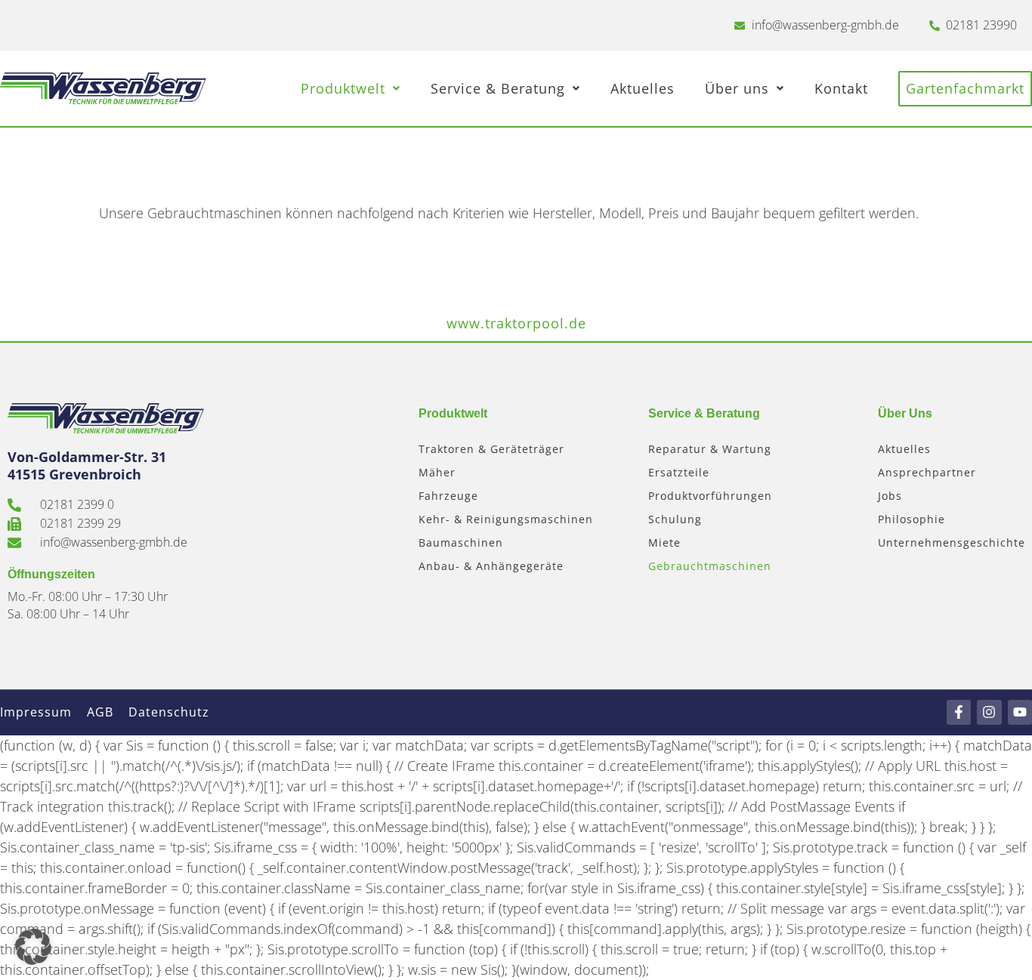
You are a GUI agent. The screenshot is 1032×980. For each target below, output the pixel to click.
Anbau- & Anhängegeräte (491, 566)
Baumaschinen (461, 542)
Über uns (737, 88)
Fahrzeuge (448, 495)
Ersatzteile (678, 472)
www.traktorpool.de (516, 323)
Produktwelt (343, 88)
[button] (33, 947)
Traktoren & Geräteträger (491, 449)
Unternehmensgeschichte (951, 542)
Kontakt (841, 88)
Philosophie (911, 519)
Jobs (890, 495)
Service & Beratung (498, 88)
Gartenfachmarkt (965, 88)
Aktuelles (642, 88)
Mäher (437, 472)
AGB (100, 712)
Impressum (36, 712)
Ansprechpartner (927, 472)
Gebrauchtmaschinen (709, 566)
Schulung (675, 519)
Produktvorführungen (710, 495)
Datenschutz (168, 712)
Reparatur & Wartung (709, 449)
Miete (664, 542)
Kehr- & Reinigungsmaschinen (506, 519)
